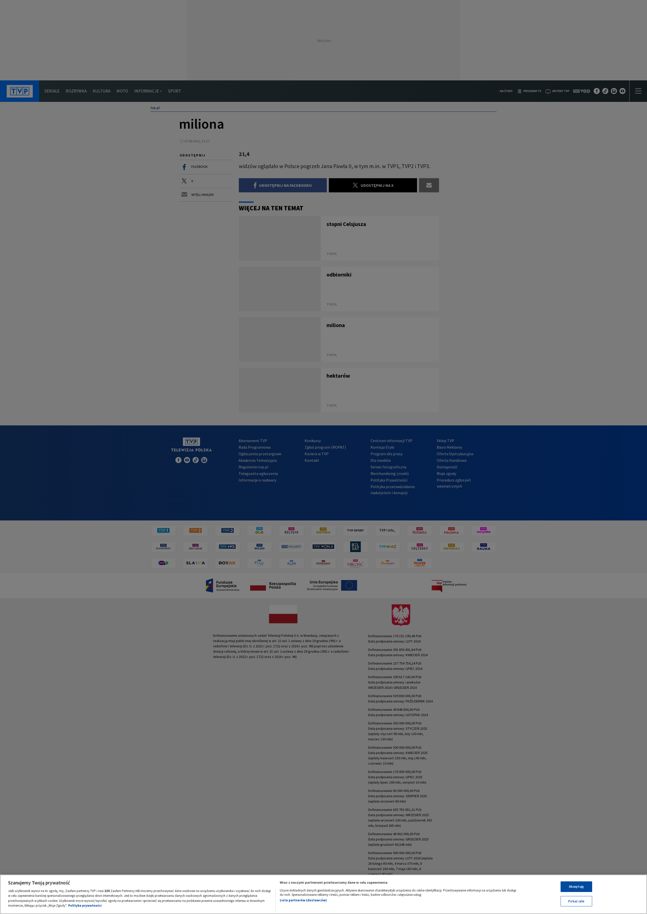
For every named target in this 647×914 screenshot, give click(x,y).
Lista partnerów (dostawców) (303, 900)
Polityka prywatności (85, 905)
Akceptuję (576, 886)
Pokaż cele (576, 901)
